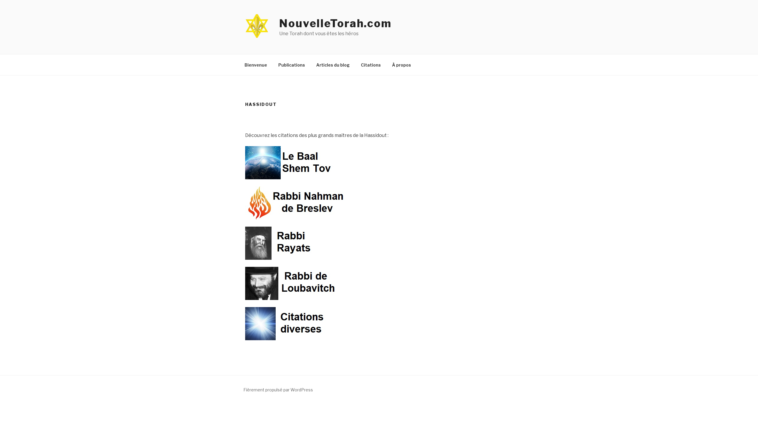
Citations (371, 64)
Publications (291, 64)
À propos (401, 64)
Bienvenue (256, 64)
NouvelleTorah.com (335, 23)
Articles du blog (333, 64)
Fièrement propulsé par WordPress (278, 389)
